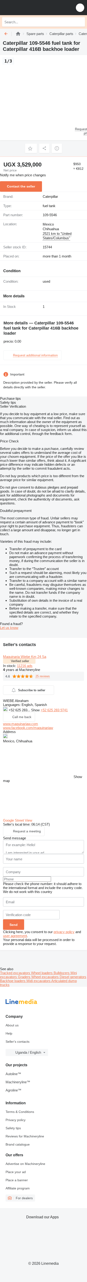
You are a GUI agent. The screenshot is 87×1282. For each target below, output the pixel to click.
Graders (24, 977)
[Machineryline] (18, 34)
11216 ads (24, 666)
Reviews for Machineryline (25, 1136)
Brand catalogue (18, 1144)
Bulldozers (62, 973)
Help (9, 1033)
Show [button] (36, 710)
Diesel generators (73, 977)
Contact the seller (21, 186)
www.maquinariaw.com (20, 724)
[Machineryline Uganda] (32, 7)
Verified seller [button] (20, 661)
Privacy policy (16, 1120)
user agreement (15, 936)
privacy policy (64, 932)
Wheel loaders (42, 973)
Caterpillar (50, 196)
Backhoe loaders (13, 981)
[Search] (80, 22)
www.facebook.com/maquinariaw (28, 728)
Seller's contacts (17, 1041)
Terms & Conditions (20, 1112)
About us (12, 1025)
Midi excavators (38, 981)
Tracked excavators (15, 973)
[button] (80, 7)
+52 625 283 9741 (54, 710)
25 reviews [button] (42, 676)
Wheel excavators (45, 977)
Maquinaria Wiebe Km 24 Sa (24, 657)
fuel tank (49, 206)
